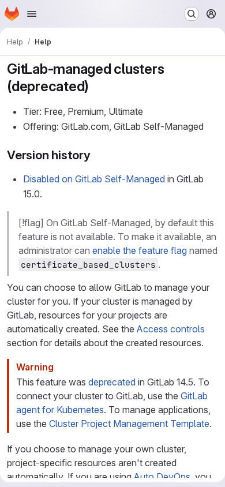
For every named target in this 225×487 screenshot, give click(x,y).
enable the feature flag (139, 250)
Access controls (171, 329)
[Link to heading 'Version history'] (97, 155)
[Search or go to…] (191, 14)
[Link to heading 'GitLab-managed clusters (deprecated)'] (96, 86)
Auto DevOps (162, 476)
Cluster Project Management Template (129, 423)
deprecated (112, 382)
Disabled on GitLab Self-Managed (94, 179)
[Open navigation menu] (31, 14)
